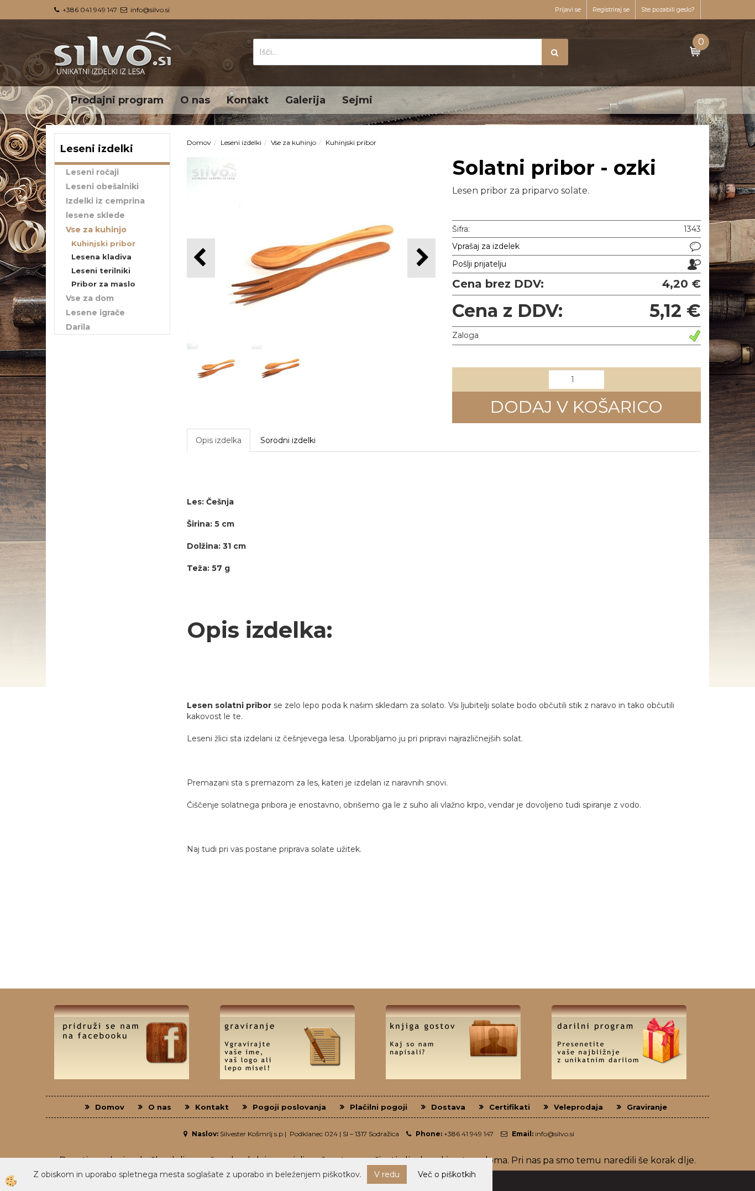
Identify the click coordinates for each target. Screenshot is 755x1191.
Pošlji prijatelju (479, 264)
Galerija (305, 100)
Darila (78, 327)
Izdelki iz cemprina (105, 201)
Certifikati (509, 1106)
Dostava (448, 1106)
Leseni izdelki (241, 142)
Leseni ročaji (92, 172)
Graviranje (647, 1106)
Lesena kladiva (101, 256)
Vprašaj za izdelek (486, 246)
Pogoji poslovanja (289, 1106)
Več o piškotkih (447, 1174)
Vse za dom (90, 298)
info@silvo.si (150, 10)
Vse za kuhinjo (96, 230)
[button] (421, 258)
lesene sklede (95, 215)
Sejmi (357, 100)
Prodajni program (117, 100)
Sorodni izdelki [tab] (288, 440)
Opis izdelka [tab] (219, 440)
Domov (199, 142)
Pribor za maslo (103, 283)
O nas (195, 100)
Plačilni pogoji (378, 1106)
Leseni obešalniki (102, 186)
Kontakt (248, 100)
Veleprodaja (578, 1106)
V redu (387, 1174)
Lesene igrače (95, 313)
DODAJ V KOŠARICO (576, 407)
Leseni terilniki (100, 270)
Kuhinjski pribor (103, 243)
